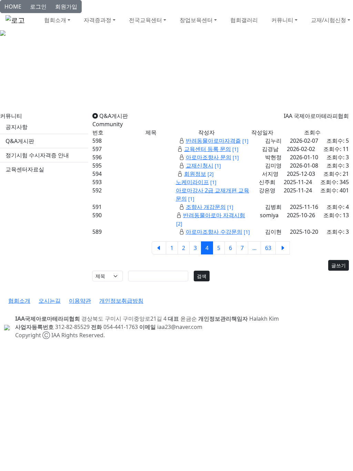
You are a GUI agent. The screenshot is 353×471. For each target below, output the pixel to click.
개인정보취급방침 (121, 300)
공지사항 (17, 127)
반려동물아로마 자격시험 (214, 215)
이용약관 (80, 300)
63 (268, 248)
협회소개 (19, 300)
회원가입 (66, 6)
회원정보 (195, 174)
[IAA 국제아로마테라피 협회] (3, 32)
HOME (12, 6)
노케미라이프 (192, 182)
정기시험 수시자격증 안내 (37, 155)
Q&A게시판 (20, 141)
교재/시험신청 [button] (328, 20)
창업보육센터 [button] (196, 20)
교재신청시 (199, 165)
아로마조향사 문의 (208, 157)
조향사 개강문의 (206, 207)
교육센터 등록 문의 (207, 149)
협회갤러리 (244, 20)
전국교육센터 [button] (145, 20)
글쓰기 (338, 265)
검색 (201, 276)
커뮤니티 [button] (282, 20)
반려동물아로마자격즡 (213, 140)
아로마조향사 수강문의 (214, 232)
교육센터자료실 (25, 169)
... (254, 248)
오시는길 (50, 300)
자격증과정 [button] (97, 20)
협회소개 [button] (55, 20)
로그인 (38, 6)
